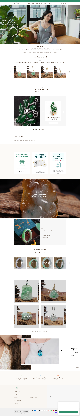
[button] (29, 3)
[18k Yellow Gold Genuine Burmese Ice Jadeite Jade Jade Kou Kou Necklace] (60, 72)
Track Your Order (16, 403)
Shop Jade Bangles (40, 27)
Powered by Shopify (21, 413)
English (15, 411)
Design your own (16, 393)
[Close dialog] (78, 403)
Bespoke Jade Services (17, 394)
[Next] (69, 72)
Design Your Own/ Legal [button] (18, 391)
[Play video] (26, 111)
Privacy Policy (16, 397)
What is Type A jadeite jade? (20, 132)
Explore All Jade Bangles (45, 237)
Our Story (31, 394)
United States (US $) (23, 411)
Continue (69, 411)
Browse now (72, 355)
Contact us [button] (31, 391)
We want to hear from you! (33, 397)
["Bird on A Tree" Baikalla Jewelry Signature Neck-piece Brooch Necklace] (53, 109)
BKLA (15, 413)
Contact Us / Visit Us (33, 393)
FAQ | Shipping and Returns (17, 400)
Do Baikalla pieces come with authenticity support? (25, 140)
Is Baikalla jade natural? (19, 136)
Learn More (40, 201)
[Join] (78, 398)
